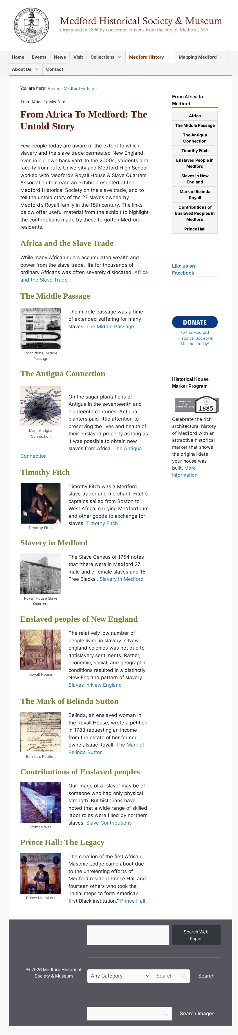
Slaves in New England (95, 685)
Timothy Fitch (102, 523)
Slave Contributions (109, 823)
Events (39, 57)
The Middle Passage (110, 326)
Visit (78, 57)
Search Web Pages (196, 935)
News (60, 57)
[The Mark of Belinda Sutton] (40, 732)
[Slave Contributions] (40, 802)
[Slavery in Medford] (40, 573)
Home (18, 57)
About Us (21, 69)
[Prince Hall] (40, 873)
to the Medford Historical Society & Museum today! (195, 338)
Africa (195, 115)
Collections (102, 57)
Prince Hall (132, 901)
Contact (54, 69)
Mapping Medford (198, 57)
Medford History (146, 57)
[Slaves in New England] (40, 650)
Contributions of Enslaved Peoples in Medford (195, 213)
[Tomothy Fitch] (40, 503)
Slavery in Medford (122, 579)
